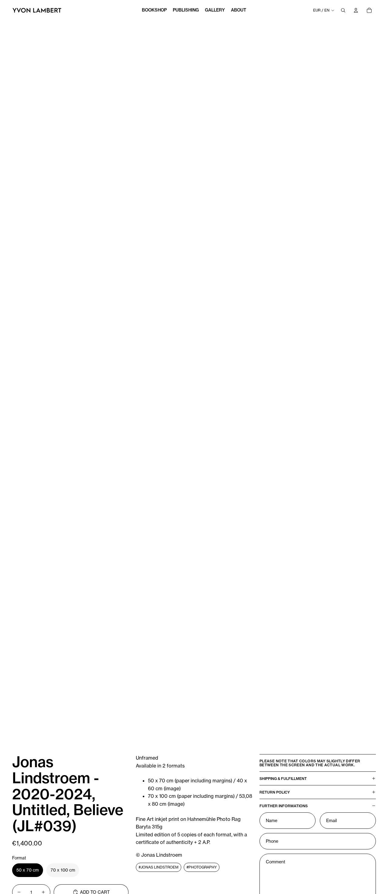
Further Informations (283, 805)
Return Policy (274, 792)
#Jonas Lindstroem (159, 867)
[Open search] (343, 10)
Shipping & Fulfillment (283, 778)
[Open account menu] (356, 10)
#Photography (201, 867)
